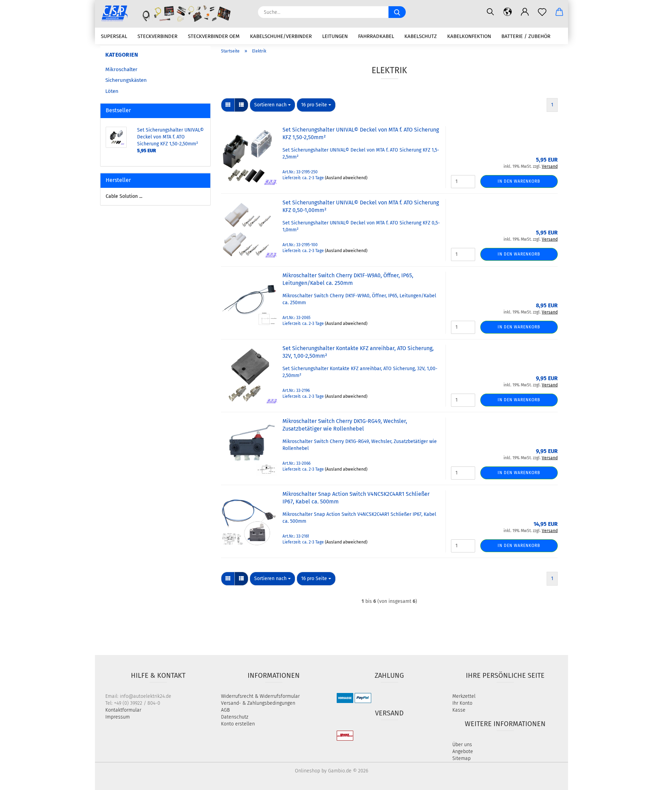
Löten (111, 91)
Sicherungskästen (126, 80)
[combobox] (272, 105)
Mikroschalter (121, 69)
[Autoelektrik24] (174, 14)
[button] (507, 12)
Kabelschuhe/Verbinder (281, 36)
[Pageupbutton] (644, 779)
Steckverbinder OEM (214, 36)
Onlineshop (307, 771)
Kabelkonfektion (469, 36)
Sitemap (461, 758)
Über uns (462, 745)
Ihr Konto (462, 703)
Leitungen (335, 36)
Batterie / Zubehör (525, 36)
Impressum (117, 717)
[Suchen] (490, 12)
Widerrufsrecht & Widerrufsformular (260, 696)
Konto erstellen (238, 724)
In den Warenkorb (519, 181)
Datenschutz (234, 717)
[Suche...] (397, 12)
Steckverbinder (157, 36)
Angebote (462, 751)
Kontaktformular (123, 710)
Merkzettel (463, 696)
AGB (225, 710)
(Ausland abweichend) (346, 177)
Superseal (114, 36)
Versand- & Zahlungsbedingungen (258, 703)
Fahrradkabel (376, 36)
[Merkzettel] (542, 12)
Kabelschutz (420, 36)
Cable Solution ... (124, 196)
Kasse (458, 710)
